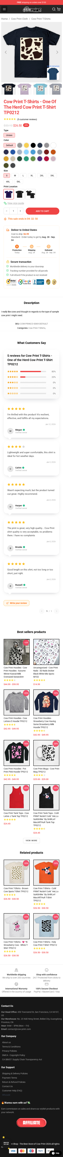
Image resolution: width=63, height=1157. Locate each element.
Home (4, 18)
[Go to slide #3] (40, 89)
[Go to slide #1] (8, 89)
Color (6, 140)
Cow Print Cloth (19, 18)
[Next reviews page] (56, 611)
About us (6, 1042)
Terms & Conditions (11, 1046)
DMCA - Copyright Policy (13, 1055)
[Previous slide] (6, 52)
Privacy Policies (9, 1051)
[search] (54, 9)
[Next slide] (57, 52)
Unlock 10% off (6, 1143)
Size (6, 170)
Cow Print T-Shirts (40, 18)
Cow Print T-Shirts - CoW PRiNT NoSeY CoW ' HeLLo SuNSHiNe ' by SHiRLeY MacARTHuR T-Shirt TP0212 (45, 894)
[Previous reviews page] (41, 611)
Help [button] (57, 1153)
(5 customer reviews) (27, 119)
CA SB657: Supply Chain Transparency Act (22, 1059)
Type (6, 130)
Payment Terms (9, 1078)
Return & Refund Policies (13, 1082)
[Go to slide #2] (24, 89)
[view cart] (59, 9)
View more (31, 841)
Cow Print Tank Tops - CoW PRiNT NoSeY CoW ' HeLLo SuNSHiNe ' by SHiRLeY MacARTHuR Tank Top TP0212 (46, 819)
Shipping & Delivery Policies (15, 1073)
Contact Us (7, 1086)
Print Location (10, 186)
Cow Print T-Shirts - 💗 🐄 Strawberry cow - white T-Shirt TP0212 (16, 945)
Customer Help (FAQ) (12, 1090)
